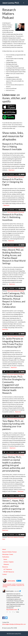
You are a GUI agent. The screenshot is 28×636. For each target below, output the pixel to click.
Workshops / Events (7, 554)
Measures (6, 564)
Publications (5, 557)
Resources (5, 567)
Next (3, 539)
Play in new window (12, 177)
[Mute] (19, 174)
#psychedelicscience (11, 609)
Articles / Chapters (9, 562)
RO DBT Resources (9, 572)
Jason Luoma (10, 591)
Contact (4, 574)
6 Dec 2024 (16, 591)
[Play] (4, 174)
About (4, 549)
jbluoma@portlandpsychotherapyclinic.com (14, 624)
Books (5, 559)
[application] (14, 174)
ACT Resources (8, 569)
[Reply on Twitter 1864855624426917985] (7, 612)
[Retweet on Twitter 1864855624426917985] (10, 612)
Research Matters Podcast (9, 552)
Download (21, 177)
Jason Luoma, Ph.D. (10, 3)
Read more (11, 170)
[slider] (23, 174)
